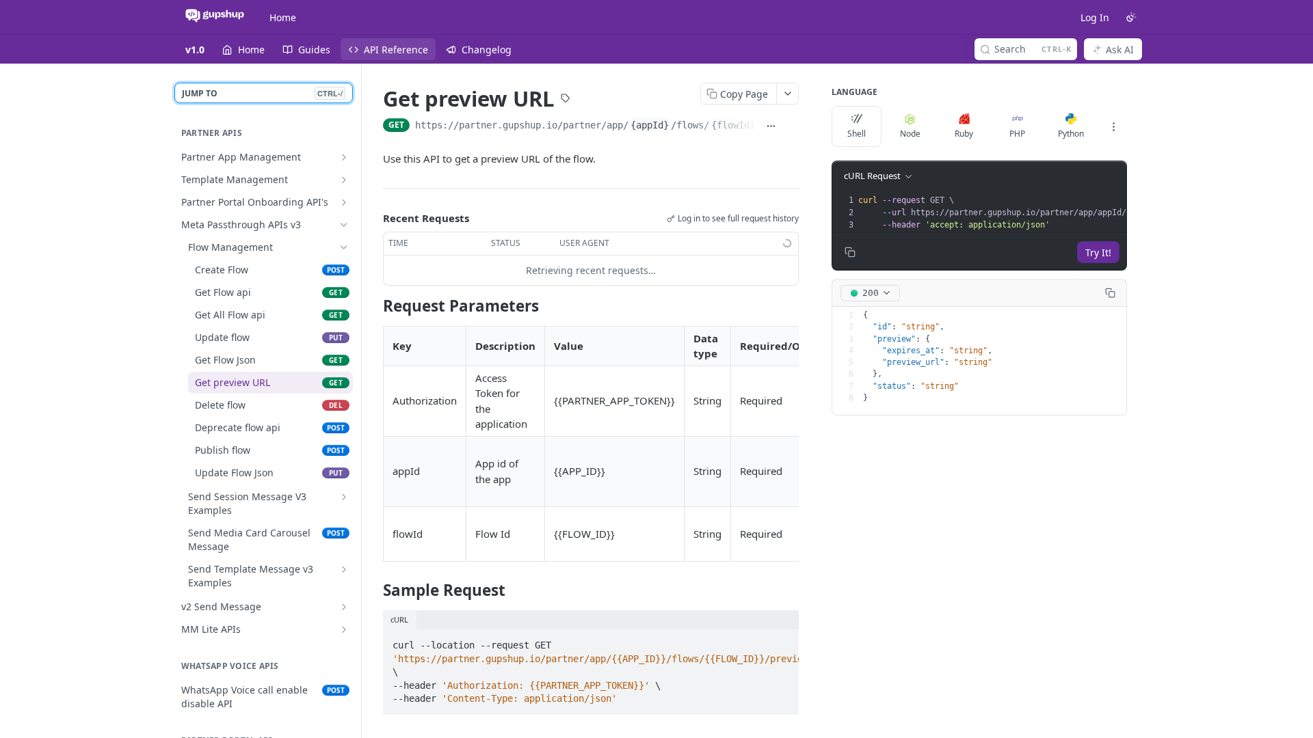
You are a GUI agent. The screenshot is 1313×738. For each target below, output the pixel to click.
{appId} (650, 125)
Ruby (964, 133)
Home (282, 17)
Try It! (1098, 252)
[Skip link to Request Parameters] (374, 305)
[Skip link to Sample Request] (374, 590)
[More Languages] (1113, 126)
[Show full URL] (771, 126)
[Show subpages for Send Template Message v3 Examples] (344, 569)
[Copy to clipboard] (791, 126)
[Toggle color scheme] (1131, 17)
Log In (1094, 17)
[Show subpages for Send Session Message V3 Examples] (344, 496)
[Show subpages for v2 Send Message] (344, 606)
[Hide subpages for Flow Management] (344, 247)
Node (910, 133)
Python (1071, 133)
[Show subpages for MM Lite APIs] (344, 629)
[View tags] (565, 100)
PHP (1017, 133)
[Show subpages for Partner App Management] (344, 157)
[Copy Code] (782, 641)
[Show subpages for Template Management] (344, 179)
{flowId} (733, 125)
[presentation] (1045, 212)
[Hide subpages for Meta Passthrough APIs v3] (344, 224)
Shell (856, 133)
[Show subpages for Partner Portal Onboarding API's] (344, 202)
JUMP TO (262, 93)
